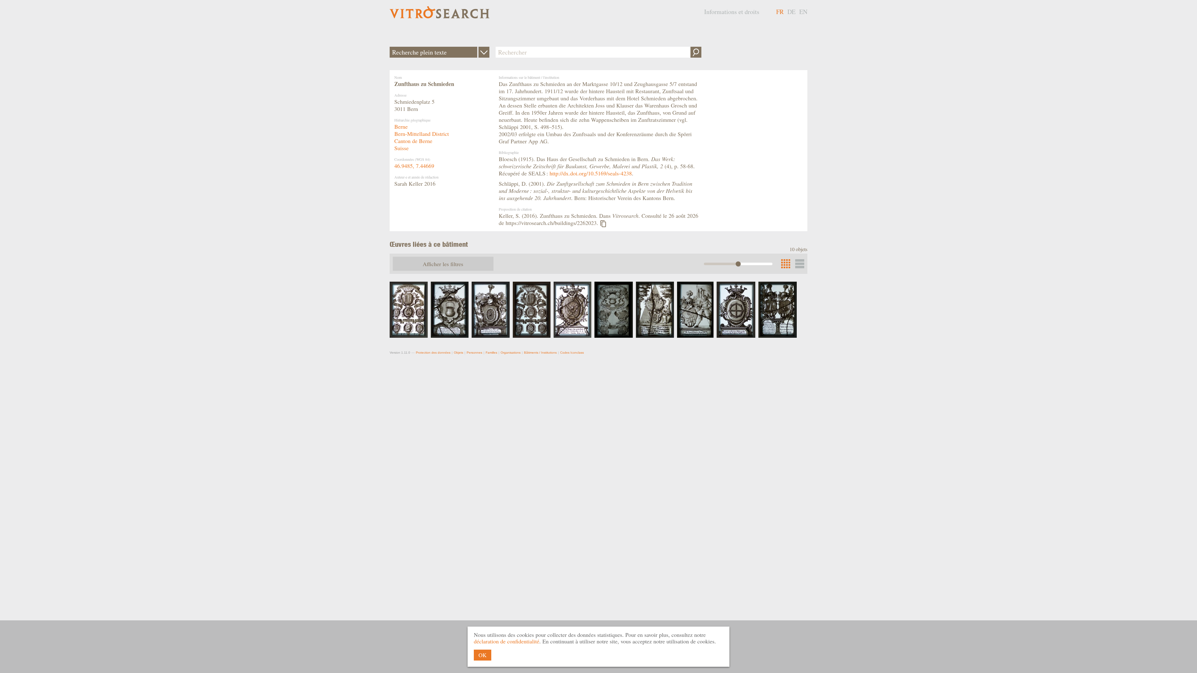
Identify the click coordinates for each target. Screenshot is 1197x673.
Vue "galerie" (799, 263)
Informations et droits (731, 11)
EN (803, 11)
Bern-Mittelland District (421, 133)
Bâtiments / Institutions (540, 352)
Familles (491, 352)
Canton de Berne (413, 141)
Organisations (511, 352)
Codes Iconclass (572, 352)
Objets (458, 352)
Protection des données (433, 352)
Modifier (483, 52)
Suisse (401, 148)
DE (791, 11)
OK (482, 655)
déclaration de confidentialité (506, 641)
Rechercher (695, 52)
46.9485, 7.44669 (414, 165)
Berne (401, 126)
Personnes (474, 352)
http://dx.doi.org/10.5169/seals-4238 (591, 173)
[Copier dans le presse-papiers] (603, 224)
